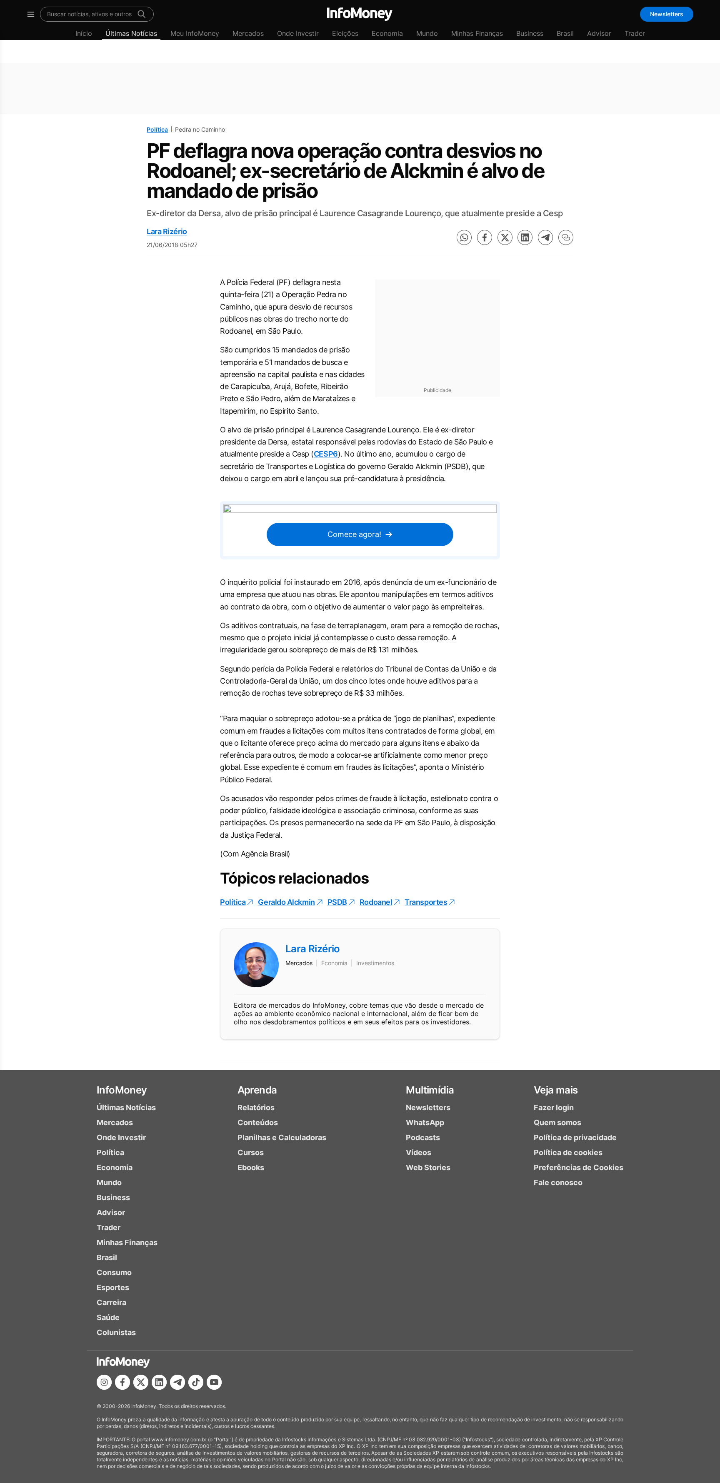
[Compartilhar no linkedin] (525, 237)
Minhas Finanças (477, 33)
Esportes (113, 1287)
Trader (635, 33)
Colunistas (116, 1332)
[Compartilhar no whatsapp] (464, 237)
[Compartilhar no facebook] (484, 237)
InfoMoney (122, 1090)
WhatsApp (425, 1122)
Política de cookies (568, 1152)
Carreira (111, 1302)
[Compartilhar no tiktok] (195, 1382)
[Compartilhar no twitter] (505, 237)
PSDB (337, 902)
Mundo (427, 33)
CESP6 (326, 453)
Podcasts (423, 1137)
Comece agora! (354, 534)
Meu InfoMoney (194, 33)
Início (83, 33)
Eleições (345, 33)
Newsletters (666, 13)
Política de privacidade (575, 1137)
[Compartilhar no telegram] (545, 237)
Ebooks (251, 1167)
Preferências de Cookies (578, 1167)
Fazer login (554, 1107)
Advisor (599, 33)
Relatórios (256, 1107)
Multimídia (430, 1090)
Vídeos (418, 1152)
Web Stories (428, 1167)
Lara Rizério (167, 231)
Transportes (426, 902)
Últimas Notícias (131, 33)
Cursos (251, 1152)
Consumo (114, 1272)
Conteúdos (258, 1122)
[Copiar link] (565, 237)
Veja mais (556, 1090)
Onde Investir (298, 33)
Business (529, 33)
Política (157, 129)
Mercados (248, 33)
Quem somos (557, 1122)
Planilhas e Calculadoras (282, 1137)
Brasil (565, 33)
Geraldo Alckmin (286, 902)
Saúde (108, 1317)
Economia (387, 33)
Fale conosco (558, 1182)
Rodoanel (376, 902)
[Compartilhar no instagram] (104, 1382)
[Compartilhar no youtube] (214, 1382)
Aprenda (257, 1090)
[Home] (359, 14)
